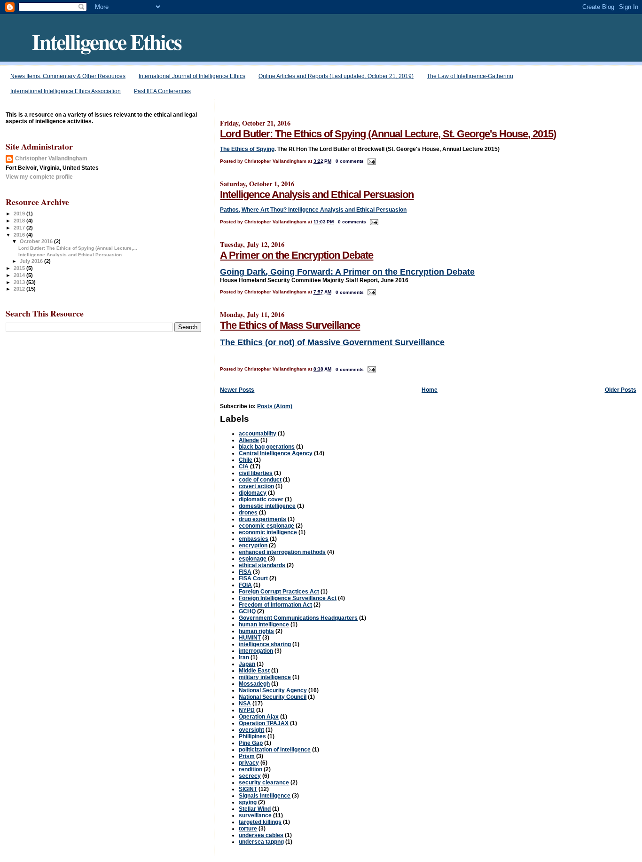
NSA (245, 703)
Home (430, 390)
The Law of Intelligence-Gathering (470, 76)
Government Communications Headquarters (298, 618)
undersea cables (261, 835)
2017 (20, 227)
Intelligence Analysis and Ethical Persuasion (317, 194)
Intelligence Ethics (106, 41)
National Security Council (272, 697)
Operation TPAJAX (264, 723)
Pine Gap (251, 743)
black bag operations (267, 446)
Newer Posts (237, 390)
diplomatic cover (261, 499)
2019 (20, 213)
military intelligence (265, 677)
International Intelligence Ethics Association (65, 91)
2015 (20, 268)
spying (248, 802)
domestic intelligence (267, 506)
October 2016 (37, 241)
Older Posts (620, 390)
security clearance (264, 782)
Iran (244, 657)
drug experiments (262, 519)
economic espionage (266, 525)
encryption (253, 545)
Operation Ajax (259, 716)
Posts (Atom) (274, 406)
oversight (251, 730)
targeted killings (260, 822)
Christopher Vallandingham (51, 158)
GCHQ (247, 611)
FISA (245, 572)
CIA (244, 466)
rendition (250, 769)
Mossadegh (254, 683)
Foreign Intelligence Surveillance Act (288, 598)
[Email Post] (370, 161)
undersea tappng (261, 841)
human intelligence (264, 624)
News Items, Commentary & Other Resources (67, 76)
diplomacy (252, 493)
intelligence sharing (265, 644)
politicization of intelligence (275, 749)
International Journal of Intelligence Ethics (192, 76)
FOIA (245, 585)
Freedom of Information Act (275, 604)
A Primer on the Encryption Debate (296, 255)
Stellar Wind (255, 809)
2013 (20, 282)
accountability (257, 433)
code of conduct (260, 479)
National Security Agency (273, 690)
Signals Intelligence (264, 795)
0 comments (350, 161)
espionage (252, 558)
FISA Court (253, 578)
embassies (253, 539)
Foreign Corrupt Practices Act (279, 591)
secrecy (250, 776)
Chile (245, 460)
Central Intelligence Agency (276, 453)
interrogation (256, 651)
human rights (256, 631)
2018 (20, 220)
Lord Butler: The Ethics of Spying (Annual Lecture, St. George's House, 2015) (388, 134)
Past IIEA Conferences (162, 91)
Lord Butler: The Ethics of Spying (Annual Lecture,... (77, 248)
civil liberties (256, 473)
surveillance (255, 815)
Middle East (254, 670)
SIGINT (248, 789)
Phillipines (252, 736)
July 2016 (32, 261)
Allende (249, 440)
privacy (249, 762)
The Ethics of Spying (247, 149)
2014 (20, 275)
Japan (247, 664)
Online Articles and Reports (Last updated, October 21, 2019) (336, 76)
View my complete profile (39, 177)
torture (248, 828)
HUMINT (250, 637)
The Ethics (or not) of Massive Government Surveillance (332, 342)
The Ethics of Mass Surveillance (290, 325)
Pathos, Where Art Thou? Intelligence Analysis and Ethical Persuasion (313, 209)
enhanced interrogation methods (282, 552)
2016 (20, 234)
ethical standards (262, 565)
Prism (247, 756)
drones (248, 512)
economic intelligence (268, 532)
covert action (256, 486)
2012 (20, 289)
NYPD (247, 710)
